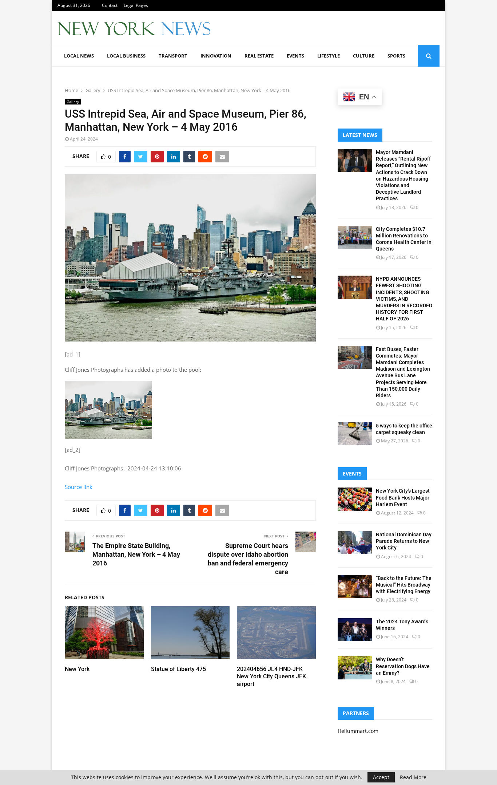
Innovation (215, 55)
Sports (396, 55)
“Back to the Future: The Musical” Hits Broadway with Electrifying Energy (404, 584)
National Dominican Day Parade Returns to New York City (404, 541)
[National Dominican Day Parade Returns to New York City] (355, 542)
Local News (79, 55)
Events (295, 55)
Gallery (73, 101)
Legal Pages (136, 5)
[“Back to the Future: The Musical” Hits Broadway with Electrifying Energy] (355, 586)
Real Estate (259, 55)
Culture (363, 55)
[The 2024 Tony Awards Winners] (355, 629)
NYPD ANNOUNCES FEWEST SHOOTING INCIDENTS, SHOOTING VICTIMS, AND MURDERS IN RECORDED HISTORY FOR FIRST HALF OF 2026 (404, 299)
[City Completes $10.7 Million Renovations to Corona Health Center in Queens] (355, 237)
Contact (110, 5)
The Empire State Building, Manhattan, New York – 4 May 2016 (136, 554)
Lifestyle (328, 55)
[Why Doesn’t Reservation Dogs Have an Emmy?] (355, 667)
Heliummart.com (358, 730)
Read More (413, 777)
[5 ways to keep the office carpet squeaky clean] (355, 433)
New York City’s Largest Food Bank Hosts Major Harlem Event (403, 497)
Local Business (126, 55)
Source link (78, 486)
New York (77, 669)
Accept (381, 777)
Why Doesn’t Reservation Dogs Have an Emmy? (403, 665)
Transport (173, 55)
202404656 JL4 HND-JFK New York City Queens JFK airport (271, 677)
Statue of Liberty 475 (178, 669)
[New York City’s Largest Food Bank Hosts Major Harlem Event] (355, 499)
